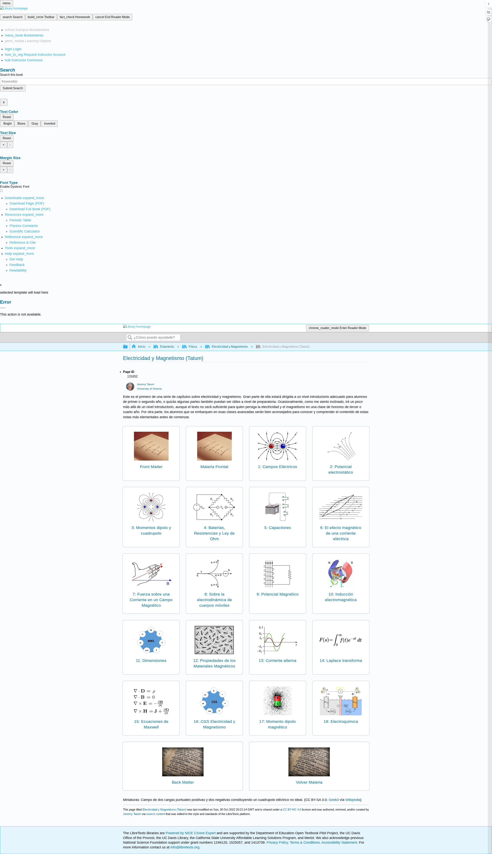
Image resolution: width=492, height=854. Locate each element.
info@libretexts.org (184, 847)
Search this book (11, 74)
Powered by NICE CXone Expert (191, 833)
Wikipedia (352, 800)
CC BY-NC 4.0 (292, 809)
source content (155, 814)
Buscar (130, 337)
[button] (17, 265)
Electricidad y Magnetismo (229, 346)
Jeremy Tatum (145, 384)
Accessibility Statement (339, 842)
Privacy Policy (277, 842)
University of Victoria (149, 388)
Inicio (141, 346)
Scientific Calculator (24, 231)
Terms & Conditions (305, 842)
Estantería (167, 346)
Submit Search (13, 88)
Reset (7, 117)
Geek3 (334, 800)
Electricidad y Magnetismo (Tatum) (164, 809)
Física (193, 346)
